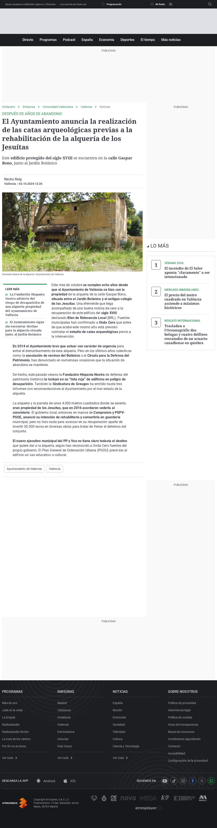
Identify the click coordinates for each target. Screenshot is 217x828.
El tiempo (148, 40)
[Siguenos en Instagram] (183, 780)
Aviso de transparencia (183, 724)
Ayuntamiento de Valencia (24, 468)
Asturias (62, 739)
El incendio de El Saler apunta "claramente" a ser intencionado (187, 272)
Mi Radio (160, 4)
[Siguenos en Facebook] (192, 780)
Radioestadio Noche (15, 731)
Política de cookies (180, 717)
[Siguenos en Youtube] (164, 780)
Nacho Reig (13, 179)
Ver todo (7, 757)
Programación (114, 4)
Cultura (117, 739)
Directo (27, 40)
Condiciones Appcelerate (184, 739)
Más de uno (9, 703)
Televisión (119, 731)
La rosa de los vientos (16, 739)
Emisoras (29, 107)
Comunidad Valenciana (58, 107)
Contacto (174, 746)
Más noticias (171, 40)
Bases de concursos (181, 731)
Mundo (117, 710)
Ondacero (8, 107)
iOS (73, 781)
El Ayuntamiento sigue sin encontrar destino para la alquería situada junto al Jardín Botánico (24, 328)
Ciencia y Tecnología (126, 746)
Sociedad (119, 724)
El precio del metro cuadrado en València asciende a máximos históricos (183, 301)
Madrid (62, 703)
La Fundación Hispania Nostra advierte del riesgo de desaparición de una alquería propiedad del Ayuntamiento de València (25, 304)
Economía (106, 40)
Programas (48, 40)
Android (49, 781)
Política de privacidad (182, 703)
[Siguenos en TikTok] (174, 780)
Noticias (105, 107)
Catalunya (64, 710)
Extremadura (66, 731)
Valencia (86, 107)
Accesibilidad (176, 753)
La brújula (8, 717)
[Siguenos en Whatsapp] (211, 780)
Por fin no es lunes (14, 746)
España (87, 40)
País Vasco (64, 746)
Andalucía (64, 717)
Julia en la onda (12, 710)
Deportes (127, 40)
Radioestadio (10, 724)
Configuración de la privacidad (188, 760)
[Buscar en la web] (210, 4)
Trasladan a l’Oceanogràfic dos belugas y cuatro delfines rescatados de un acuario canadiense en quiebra (185, 334)
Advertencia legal (179, 710)
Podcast (69, 40)
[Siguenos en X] (202, 780)
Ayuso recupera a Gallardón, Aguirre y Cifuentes (30, 4)
